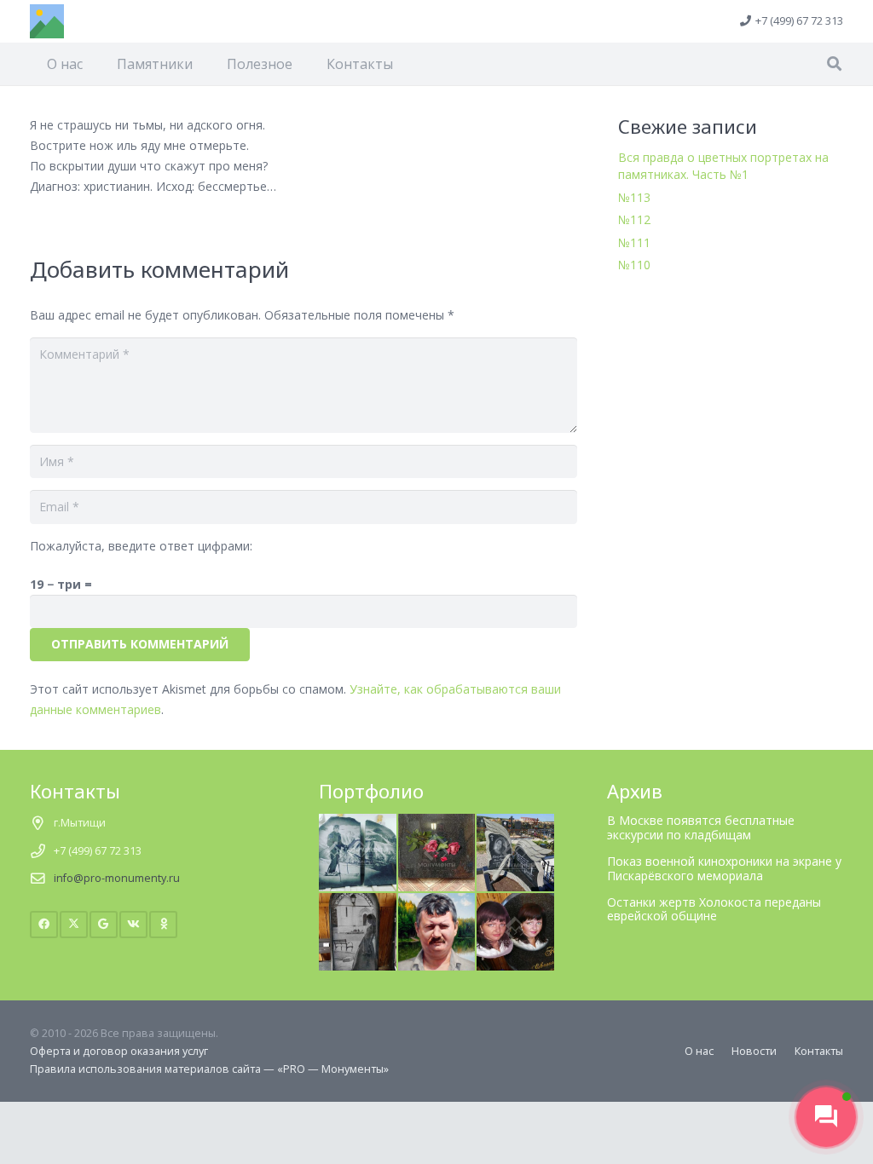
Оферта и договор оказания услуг (119, 1051)
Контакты (819, 1051)
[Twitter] (74, 925)
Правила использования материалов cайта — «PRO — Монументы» (209, 1069)
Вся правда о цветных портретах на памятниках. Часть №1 (723, 165)
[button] (834, 63)
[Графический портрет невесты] (357, 902)
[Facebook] (44, 925)
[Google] (104, 925)
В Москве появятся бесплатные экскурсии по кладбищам (701, 827)
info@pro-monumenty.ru (117, 878)
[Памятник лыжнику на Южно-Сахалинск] (357, 822)
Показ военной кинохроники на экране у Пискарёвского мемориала (724, 868)
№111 (634, 242)
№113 (634, 197)
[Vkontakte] (133, 925)
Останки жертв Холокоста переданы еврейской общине (714, 909)
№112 (634, 219)
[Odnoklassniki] (163, 925)
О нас (699, 1051)
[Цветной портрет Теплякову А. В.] (437, 902)
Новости (754, 1051)
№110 (634, 264)
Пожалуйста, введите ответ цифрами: (141, 546)
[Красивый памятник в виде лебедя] (515, 822)
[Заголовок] (47, 21)
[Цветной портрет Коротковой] (515, 902)
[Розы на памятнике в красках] (437, 822)
